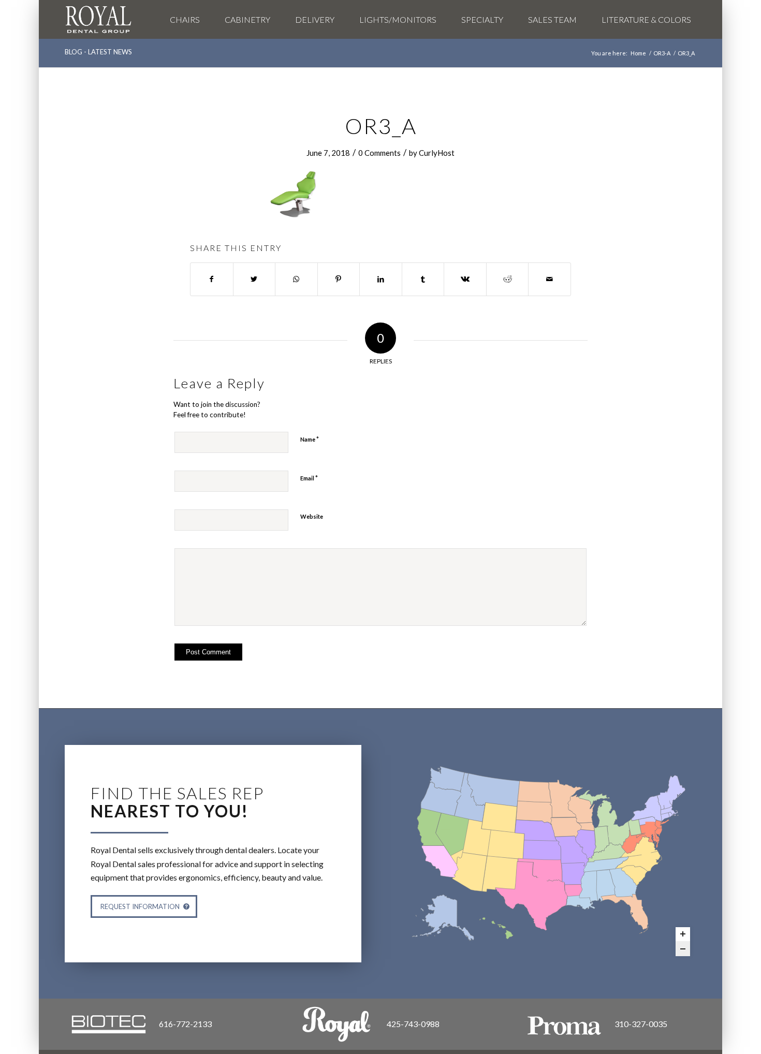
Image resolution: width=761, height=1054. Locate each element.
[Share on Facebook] (212, 279)
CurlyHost (437, 152)
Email (309, 478)
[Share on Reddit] (508, 279)
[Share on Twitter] (254, 279)
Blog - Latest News (98, 52)
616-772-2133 (185, 1024)
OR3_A (381, 126)
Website (311, 516)
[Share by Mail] (549, 279)
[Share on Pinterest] (339, 279)
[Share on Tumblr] (423, 279)
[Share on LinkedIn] (381, 279)
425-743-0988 (413, 1024)
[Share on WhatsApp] (296, 279)
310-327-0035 (640, 1024)
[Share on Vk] (465, 279)
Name (309, 439)
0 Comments (379, 152)
